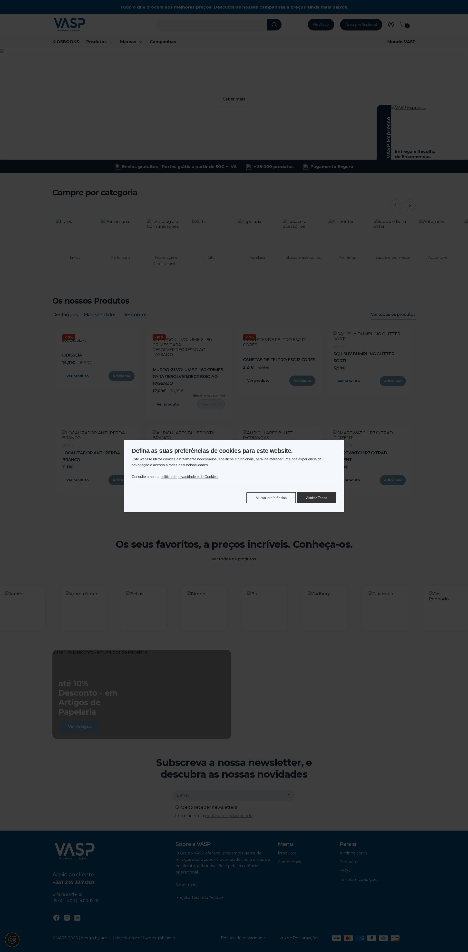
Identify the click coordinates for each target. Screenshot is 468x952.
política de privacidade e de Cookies (189, 477)
